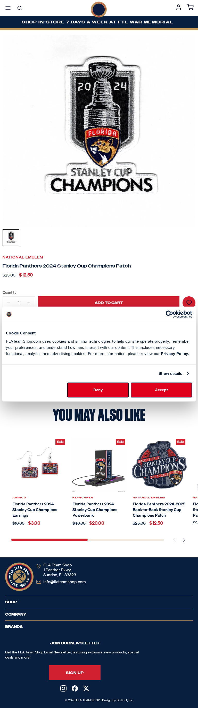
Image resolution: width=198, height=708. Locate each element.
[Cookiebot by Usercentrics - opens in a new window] (169, 314)
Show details (170, 373)
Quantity (9, 292)
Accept (161, 389)
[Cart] (190, 8)
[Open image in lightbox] (99, 131)
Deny (98, 389)
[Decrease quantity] (9, 303)
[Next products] (183, 540)
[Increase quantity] (29, 303)
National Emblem (23, 257)
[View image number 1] (11, 237)
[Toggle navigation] (8, 8)
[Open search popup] (19, 8)
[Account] (179, 8)
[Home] (99, 10)
